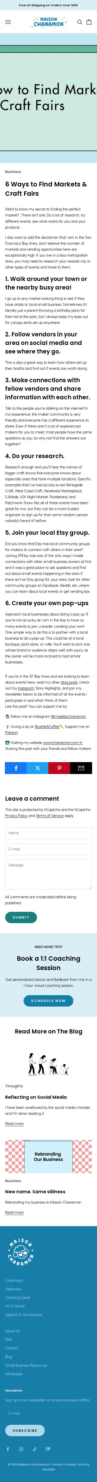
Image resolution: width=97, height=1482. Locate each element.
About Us (12, 1331)
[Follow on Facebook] (7, 1449)
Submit (21, 917)
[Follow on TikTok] (34, 1449)
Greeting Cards (17, 1298)
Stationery (13, 1289)
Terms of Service (50, 816)
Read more (14, 1124)
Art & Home (15, 1306)
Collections (14, 1281)
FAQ (8, 1340)
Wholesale (13, 1374)
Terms (57, 1464)
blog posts (69, 682)
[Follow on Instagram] (21, 1449)
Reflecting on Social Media (36, 1097)
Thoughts (14, 1086)
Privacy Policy (16, 816)
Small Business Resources (26, 1366)
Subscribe (25, 1430)
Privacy (70, 1464)
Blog (8, 1357)
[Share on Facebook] (16, 768)
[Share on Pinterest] (59, 768)
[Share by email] (81, 768)
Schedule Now (48, 1000)
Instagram (26, 688)
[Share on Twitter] (37, 768)
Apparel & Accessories (23, 1315)
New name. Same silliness (35, 1192)
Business (13, 171)
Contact (11, 1348)
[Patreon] (48, 1449)
